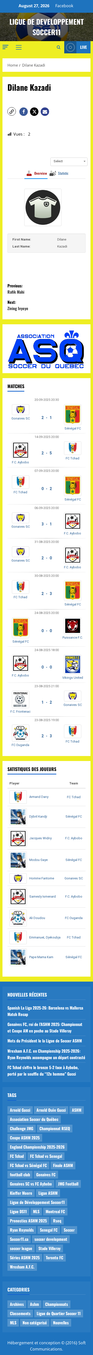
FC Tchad (72, 458)
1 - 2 (46, 702)
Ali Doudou (37, 918)
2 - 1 (46, 417)
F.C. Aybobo (20, 462)
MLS (36, 1211)
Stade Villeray (49, 1248)
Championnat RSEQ (54, 1128)
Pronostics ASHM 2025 (28, 1221)
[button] (5, 47)
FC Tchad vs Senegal (46, 1156)
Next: (17, 305)
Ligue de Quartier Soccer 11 (59, 1313)
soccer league (21, 1248)
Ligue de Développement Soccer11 (37, 1202)
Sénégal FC (72, 428)
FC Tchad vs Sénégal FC (28, 1165)
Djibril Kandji (38, 816)
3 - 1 (46, 524)
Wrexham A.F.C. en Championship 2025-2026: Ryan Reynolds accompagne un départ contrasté (46, 1054)
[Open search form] (59, 47)
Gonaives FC (46, 1175)
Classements (20, 1313)
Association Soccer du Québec (34, 1119)
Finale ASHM (63, 1165)
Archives (17, 1304)
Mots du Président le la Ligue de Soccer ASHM (44, 1041)
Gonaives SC (20, 418)
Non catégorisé (35, 1323)
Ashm (34, 1304)
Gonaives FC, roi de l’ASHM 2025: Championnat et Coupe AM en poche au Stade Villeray (44, 1027)
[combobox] (69, 161)
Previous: (15, 289)
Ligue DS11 (18, 1211)
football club (20, 1175)
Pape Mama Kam (41, 957)
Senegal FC (49, 1230)
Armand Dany (38, 797)
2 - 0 (46, 558)
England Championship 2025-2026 (37, 1147)
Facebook (64, 5)
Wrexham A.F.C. (22, 1267)
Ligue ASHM (48, 1193)
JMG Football (68, 1184)
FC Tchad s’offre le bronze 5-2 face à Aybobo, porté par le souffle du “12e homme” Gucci (43, 1070)
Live (83, 47)
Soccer (69, 1230)
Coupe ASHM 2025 (25, 1138)
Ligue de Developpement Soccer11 (46, 26)
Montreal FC (55, 1211)
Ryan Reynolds (22, 1230)
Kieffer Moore (21, 1193)
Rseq (57, 1221)
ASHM (76, 1110)
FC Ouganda (20, 745)
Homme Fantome (41, 878)
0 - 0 (46, 630)
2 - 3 (46, 593)
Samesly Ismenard (42, 896)
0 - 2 (46, 488)
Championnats (56, 1304)
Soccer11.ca (19, 1239)
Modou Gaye (38, 860)
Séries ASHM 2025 (25, 1258)
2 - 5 (46, 453)
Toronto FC (54, 1258)
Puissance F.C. (72, 637)
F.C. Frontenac (20, 711)
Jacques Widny (40, 838)
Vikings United (72, 677)
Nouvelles (61, 1323)
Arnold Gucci (20, 1110)
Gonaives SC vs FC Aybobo (31, 1184)
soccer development (50, 1239)
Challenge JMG (21, 1128)
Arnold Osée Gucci (51, 1110)
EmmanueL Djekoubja (45, 937)
